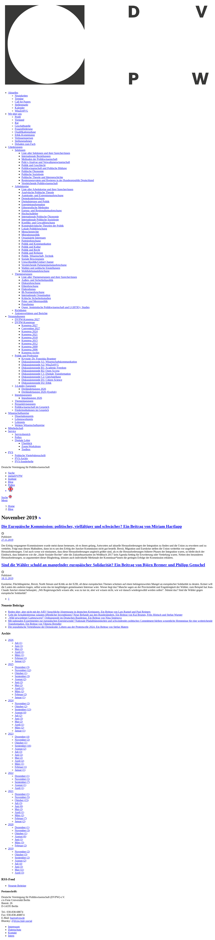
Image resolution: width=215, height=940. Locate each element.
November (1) (22, 779)
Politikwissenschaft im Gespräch (32, 407)
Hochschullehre (30, 213)
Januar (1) (20, 697)
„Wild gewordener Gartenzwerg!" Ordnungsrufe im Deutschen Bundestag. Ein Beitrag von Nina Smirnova (65, 617)
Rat (16, 122)
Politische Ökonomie (33, 171)
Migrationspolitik (31, 234)
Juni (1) (19, 646)
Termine (19, 98)
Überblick (27, 443)
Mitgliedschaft (15, 428)
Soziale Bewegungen (33, 258)
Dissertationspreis (24, 416)
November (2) (22, 703)
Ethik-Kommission (25, 135)
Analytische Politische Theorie (38, 192)
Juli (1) (18, 643)
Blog (10, 481)
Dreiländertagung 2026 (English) (39, 391)
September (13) (23, 709)
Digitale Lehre (22, 440)
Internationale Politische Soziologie (40, 219)
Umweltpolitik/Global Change (38, 261)
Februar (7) (21, 818)
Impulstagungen (23, 395)
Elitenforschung (30, 286)
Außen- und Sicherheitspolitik (37, 280)
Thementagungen (24, 401)
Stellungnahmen (23, 141)
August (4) (20, 712)
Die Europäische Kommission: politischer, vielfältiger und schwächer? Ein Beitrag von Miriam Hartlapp (91, 526)
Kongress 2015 (30, 340)
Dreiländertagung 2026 (34, 388)
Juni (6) (19, 806)
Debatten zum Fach (25, 144)
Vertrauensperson (24, 138)
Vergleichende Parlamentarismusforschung (44, 265)
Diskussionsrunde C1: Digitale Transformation (46, 373)
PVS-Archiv (21, 458)
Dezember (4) (22, 736)
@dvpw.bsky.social (21, 921)
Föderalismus (29, 289)
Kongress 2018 (30, 337)
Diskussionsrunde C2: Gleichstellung (41, 376)
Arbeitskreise (22, 186)
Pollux (18, 437)
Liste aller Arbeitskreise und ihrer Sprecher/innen (47, 189)
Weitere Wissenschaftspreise (30, 425)
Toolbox (26, 449)
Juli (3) (18, 751)
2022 (10, 773)
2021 (10, 791)
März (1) (19, 655)
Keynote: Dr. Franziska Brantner (39, 358)
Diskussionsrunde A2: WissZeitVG (40, 364)
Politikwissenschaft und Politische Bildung (44, 168)
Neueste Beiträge (17, 885)
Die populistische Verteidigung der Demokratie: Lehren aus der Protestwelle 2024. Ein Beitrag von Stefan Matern (68, 626)
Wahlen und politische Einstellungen (41, 268)
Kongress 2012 (30, 343)
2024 (10, 700)
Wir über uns (15, 113)
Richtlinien (20, 310)
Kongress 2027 (30, 325)
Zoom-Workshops (31, 446)
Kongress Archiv (30, 352)
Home (11, 506)
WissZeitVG (21, 110)
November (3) (22, 830)
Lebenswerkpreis (24, 419)
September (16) (23, 745)
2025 (10, 664)
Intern (11, 935)
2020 (10, 824)
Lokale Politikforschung (34, 228)
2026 (10, 640)
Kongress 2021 (30, 334)
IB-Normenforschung (33, 292)
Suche (11, 472)
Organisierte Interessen (34, 237)
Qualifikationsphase (25, 131)
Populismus (28, 304)
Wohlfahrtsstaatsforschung (35, 271)
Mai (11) (19, 869)
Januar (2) (20, 661)
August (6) (20, 836)
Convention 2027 (31, 328)
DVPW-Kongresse (25, 322)
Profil (18, 116)
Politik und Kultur (31, 246)
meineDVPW (15, 475)
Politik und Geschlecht (34, 165)
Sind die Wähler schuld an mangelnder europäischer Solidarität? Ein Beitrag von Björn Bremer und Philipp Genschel (103, 565)
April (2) (19, 760)
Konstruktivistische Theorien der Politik (43, 225)
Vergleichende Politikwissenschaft (40, 183)
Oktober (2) (21, 706)
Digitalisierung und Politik (35, 201)
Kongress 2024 (30, 331)
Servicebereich (22, 434)
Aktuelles (13, 92)
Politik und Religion (32, 252)
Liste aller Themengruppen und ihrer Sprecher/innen (49, 277)
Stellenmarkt (21, 104)
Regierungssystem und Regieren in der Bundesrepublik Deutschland (58, 180)
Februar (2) (21, 694)
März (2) (19, 691)
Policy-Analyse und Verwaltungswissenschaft (46, 162)
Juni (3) (19, 718)
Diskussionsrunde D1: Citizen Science (42, 379)
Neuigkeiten (21, 95)
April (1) (19, 652)
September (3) (22, 676)
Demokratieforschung (33, 198)
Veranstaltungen (16, 316)
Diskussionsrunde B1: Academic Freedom (44, 367)
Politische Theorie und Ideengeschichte (42, 177)
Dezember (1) (22, 776)
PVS (10, 452)
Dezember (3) (22, 667)
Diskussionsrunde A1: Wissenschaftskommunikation (49, 361)
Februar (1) (21, 658)
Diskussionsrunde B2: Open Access (40, 370)
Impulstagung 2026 (32, 398)
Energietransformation (33, 204)
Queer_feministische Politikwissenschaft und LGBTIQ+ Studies (56, 307)
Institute (12, 478)
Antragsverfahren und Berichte (31, 313)
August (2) (20, 679)
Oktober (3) (21, 854)
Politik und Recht (31, 249)
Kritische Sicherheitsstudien (36, 298)
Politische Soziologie (33, 174)
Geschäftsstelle (23, 125)
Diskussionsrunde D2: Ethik (36, 382)
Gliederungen (15, 147)
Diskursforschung (31, 283)
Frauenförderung (24, 128)
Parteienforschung (31, 240)
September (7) (22, 782)
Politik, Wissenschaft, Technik (37, 255)
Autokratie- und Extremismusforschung (42, 195)
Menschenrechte (30, 231)
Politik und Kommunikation (36, 243)
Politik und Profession (26, 355)
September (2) (22, 857)
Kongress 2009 (30, 346)
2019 (10, 848)
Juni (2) (19, 682)
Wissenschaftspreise (18, 413)
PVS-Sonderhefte (24, 461)
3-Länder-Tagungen (25, 385)
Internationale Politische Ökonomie (40, 216)
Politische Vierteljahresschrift (30, 455)
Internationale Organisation (36, 295)
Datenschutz (14, 929)
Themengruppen (23, 274)
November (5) (22, 797)
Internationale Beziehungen (36, 156)
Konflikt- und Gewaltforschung (38, 222)
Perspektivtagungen (25, 404)
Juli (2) (18, 715)
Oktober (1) (21, 673)
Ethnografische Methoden (35, 207)
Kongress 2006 (30, 349)
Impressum (14, 926)
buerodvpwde (17, 917)
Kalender (20, 107)
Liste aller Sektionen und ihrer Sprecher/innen (46, 153)
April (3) (19, 872)
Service (12, 431)
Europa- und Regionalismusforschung (42, 210)
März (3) (19, 842)
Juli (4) (18, 863)
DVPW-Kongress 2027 (27, 319)
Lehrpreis (20, 422)
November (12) (23, 670)
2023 (10, 733)
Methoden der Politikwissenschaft (39, 159)
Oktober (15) (22, 800)
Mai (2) (19, 649)
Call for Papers (23, 101)
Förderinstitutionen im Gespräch (32, 410)
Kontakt (12, 932)
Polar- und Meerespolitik (35, 301)
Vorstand (19, 119)
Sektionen (20, 150)
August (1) (20, 785)
